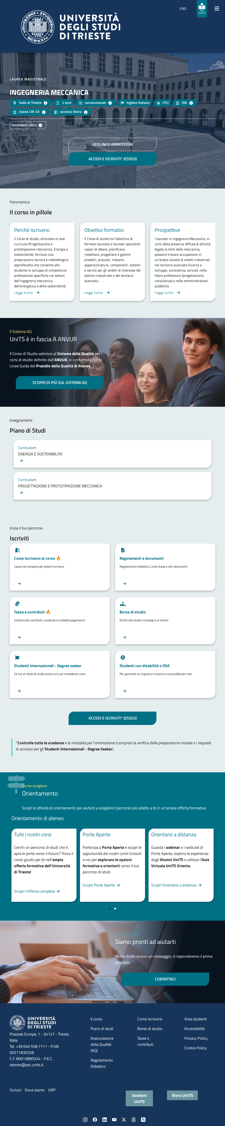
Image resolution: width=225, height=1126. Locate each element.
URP (52, 1090)
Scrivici (15, 1090)
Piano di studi (102, 1029)
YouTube (114, 1119)
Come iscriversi (149, 1019)
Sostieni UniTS (139, 1098)
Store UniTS (182, 1095)
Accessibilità (194, 1029)
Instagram (85, 1119)
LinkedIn (105, 1119)
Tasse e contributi (145, 1041)
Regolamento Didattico (102, 1063)
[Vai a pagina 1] (110, 908)
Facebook (95, 1119)
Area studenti (195, 1019)
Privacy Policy (196, 1038)
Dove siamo (35, 1090)
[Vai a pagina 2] (115, 908)
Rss (143, 1119)
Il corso (96, 1019)
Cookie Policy (195, 1048)
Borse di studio (149, 1029)
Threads (134, 1119)
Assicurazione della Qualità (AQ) (102, 1044)
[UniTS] (70, 27)
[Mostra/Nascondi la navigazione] (216, 8)
